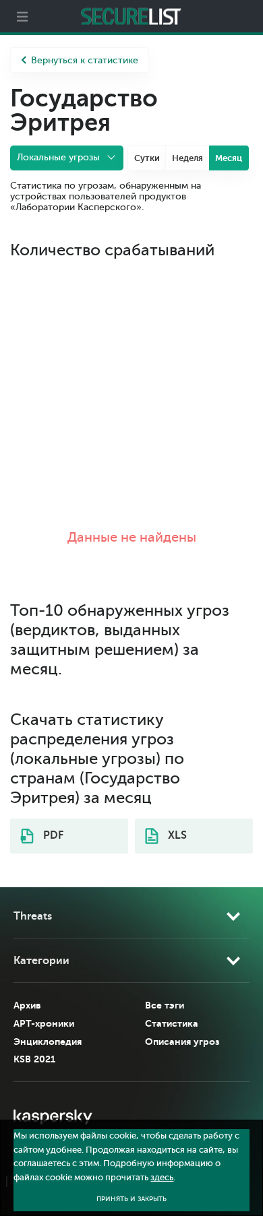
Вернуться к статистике (84, 60)
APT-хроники (43, 1023)
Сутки (147, 158)
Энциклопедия (47, 1041)
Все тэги (164, 1005)
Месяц (228, 158)
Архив (27, 1005)
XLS (176, 835)
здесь (161, 1177)
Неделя (187, 158)
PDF (51, 835)
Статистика (171, 1023)
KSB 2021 (34, 1059)
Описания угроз (182, 1041)
